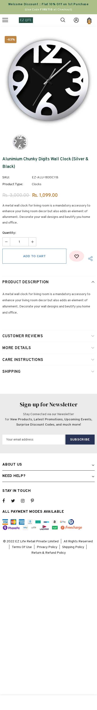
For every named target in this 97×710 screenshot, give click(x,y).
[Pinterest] (35, 501)
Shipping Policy (73, 547)
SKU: (6, 177)
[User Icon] (76, 20)
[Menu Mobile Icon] (5, 20)
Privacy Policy (47, 547)
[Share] (89, 258)
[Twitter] (15, 501)
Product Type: (12, 184)
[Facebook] (6, 501)
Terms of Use (22, 547)
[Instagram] (25, 501)
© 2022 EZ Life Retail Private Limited (31, 541)
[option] (48, 80)
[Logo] (26, 20)
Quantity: (9, 233)
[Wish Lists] (76, 256)
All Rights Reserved (78, 541)
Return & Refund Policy (48, 553)
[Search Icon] (63, 20)
